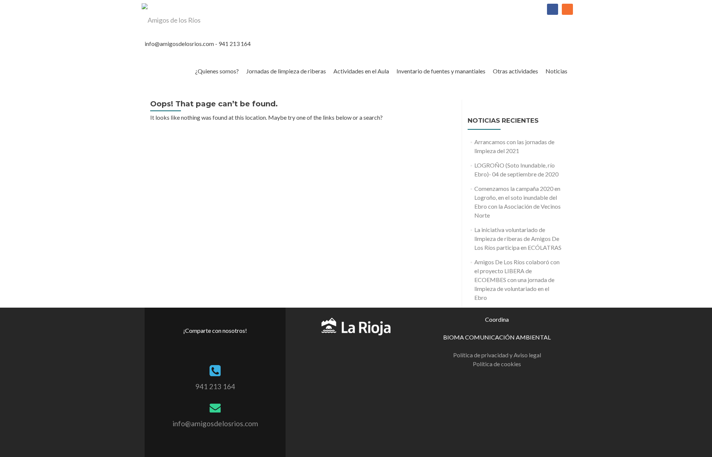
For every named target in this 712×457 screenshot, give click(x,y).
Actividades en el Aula (361, 70)
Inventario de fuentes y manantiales (440, 70)
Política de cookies (497, 363)
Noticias (556, 70)
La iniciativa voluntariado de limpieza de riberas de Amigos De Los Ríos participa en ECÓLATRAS (517, 238)
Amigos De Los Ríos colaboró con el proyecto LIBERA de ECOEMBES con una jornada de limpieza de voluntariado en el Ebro (517, 279)
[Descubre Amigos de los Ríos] (356, 325)
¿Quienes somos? (217, 70)
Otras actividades (515, 70)
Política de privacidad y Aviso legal (497, 354)
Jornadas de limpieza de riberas (286, 70)
